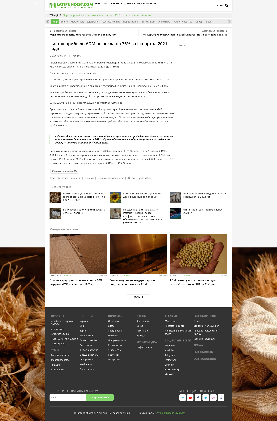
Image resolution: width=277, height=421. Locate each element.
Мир (55, 21)
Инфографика (144, 347)
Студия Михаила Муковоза (170, 412)
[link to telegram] (182, 397)
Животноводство (183, 21)
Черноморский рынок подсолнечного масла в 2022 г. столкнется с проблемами (107, 15)
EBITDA (131, 177)
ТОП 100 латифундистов (64, 338)
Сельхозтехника (111, 21)
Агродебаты (114, 349)
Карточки (113, 354)
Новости (67, 275)
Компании (142, 330)
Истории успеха (117, 340)
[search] (227, 5)
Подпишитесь (100, 397)
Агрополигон (58, 329)
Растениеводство (60, 355)
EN (221, 5)
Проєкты (57, 316)
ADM (85, 62)
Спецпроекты (115, 330)
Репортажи (114, 359)
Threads (169, 374)
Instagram (170, 359)
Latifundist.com (204, 316)
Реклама (171, 316)
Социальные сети (178, 340)
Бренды (141, 335)
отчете (80, 73)
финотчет (63, 177)
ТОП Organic (58, 343)
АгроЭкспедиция (60, 333)
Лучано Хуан (144, 177)
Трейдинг (56, 364)
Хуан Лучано (120, 109)
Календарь (143, 320)
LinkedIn (169, 364)
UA (216, 5)
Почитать (115, 316)
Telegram (170, 355)
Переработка (130, 21)
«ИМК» (95, 150)
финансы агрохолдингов (110, 177)
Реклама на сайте (174, 325)
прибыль (76, 177)
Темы (55, 350)
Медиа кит (171, 320)
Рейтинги (113, 335)
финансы (89, 177)
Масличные (77, 21)
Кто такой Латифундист (206, 325)
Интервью (114, 320)
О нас (196, 320)
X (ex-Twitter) (172, 369)
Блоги (111, 325)
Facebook (170, 345)
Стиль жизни (115, 345)
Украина (84, 320)
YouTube (169, 350)
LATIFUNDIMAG (203, 352)
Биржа (198, 345)
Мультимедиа (147, 342)
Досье (140, 325)
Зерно (64, 21)
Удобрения (93, 21)
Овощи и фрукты (204, 21)
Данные (142, 316)
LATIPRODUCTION (204, 359)
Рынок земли (148, 21)
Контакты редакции (204, 338)
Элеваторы (164, 21)
